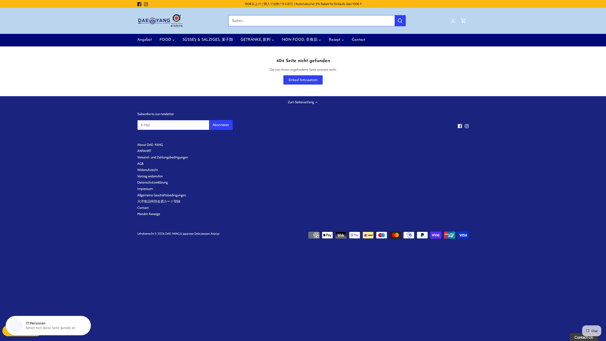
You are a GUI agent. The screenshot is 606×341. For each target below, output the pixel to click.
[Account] (453, 20)
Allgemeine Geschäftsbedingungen (161, 195)
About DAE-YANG (150, 145)
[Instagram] (146, 4)
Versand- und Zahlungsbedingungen (162, 157)
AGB (140, 164)
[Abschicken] (400, 20)
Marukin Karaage (148, 214)
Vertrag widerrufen (150, 176)
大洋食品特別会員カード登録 (158, 201)
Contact (143, 208)
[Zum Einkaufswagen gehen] (463, 20)
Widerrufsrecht (147, 170)
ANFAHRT (144, 151)
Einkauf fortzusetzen (303, 80)
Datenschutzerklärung (152, 182)
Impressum (145, 189)
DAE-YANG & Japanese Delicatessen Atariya (192, 233)
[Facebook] (139, 4)
